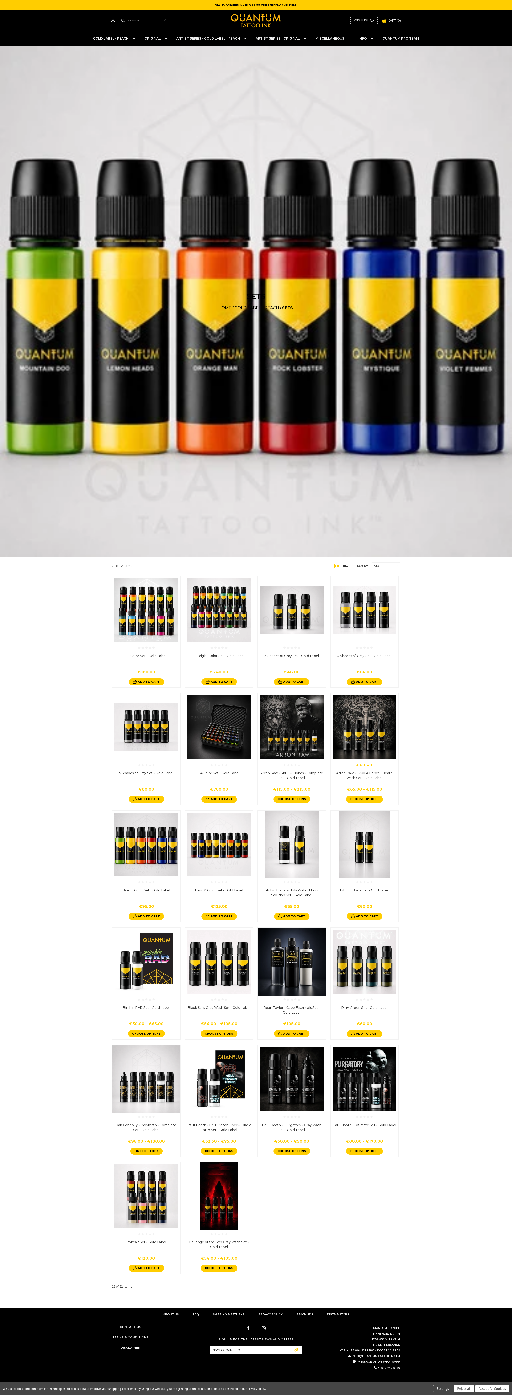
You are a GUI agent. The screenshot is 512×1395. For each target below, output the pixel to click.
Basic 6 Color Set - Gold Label (146, 890)
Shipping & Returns (228, 1314)
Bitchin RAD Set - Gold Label (146, 1008)
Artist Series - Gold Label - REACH (208, 38)
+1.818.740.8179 (389, 1368)
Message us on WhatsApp (379, 1361)
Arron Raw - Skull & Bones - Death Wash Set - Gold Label (364, 775)
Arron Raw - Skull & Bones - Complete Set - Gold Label (291, 775)
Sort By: (363, 565)
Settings (443, 1388)
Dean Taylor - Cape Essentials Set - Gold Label (291, 1010)
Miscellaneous (329, 38)
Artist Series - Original (278, 38)
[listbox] (386, 565)
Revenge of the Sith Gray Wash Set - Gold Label (219, 1244)
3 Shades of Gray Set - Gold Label (291, 656)
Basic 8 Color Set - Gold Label (219, 890)
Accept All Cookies (492, 1388)
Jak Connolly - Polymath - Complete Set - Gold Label (146, 1127)
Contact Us (130, 1327)
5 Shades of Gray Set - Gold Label (146, 773)
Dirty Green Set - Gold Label (364, 1008)
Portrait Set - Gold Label (146, 1242)
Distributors (338, 1314)
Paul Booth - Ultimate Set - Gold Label (364, 1125)
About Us (171, 1314)
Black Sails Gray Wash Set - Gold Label (219, 1008)
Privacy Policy (270, 1314)
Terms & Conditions (130, 1337)
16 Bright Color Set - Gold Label (219, 656)
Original (152, 38)
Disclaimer (130, 1347)
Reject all (464, 1388)
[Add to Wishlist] (151, 638)
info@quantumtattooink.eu (376, 1356)
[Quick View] (142, 638)
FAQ (196, 1314)
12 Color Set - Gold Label (146, 656)
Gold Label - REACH (111, 38)
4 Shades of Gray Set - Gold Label (364, 656)
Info (362, 38)
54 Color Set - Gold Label (219, 773)
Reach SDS (304, 1314)
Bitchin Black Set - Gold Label (364, 890)
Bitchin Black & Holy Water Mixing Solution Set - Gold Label (292, 892)
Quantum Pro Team (400, 38)
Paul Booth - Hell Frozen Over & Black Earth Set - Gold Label (219, 1127)
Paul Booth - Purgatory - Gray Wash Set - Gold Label (292, 1127)
